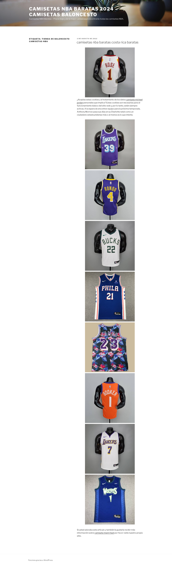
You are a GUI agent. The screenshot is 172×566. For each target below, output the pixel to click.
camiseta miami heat (104, 533)
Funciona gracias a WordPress (40, 560)
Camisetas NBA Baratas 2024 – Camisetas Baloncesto (73, 11)
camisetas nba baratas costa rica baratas (107, 42)
